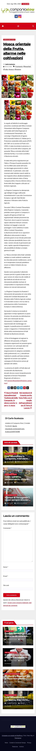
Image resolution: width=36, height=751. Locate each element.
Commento (7, 528)
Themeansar (18, 738)
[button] (33, 26)
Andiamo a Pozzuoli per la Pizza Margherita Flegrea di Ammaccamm (18, 678)
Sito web (6, 585)
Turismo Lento (9, 631)
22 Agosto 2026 (11, 660)
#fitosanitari (27, 66)
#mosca (11, 69)
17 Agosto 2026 (11, 703)
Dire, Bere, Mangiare (10, 652)
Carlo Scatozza (10, 64)
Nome (5, 567)
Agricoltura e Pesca (9, 39)
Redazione (15, 746)
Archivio (21, 746)
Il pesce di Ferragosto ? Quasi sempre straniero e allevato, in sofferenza (17, 500)
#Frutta (5, 69)
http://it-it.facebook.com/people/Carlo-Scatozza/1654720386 (15, 429)
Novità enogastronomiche (12, 673)
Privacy (29, 742)
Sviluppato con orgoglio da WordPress (12, 735)
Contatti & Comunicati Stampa (17, 742)
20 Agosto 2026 (11, 682)
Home (6, 742)
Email (5, 576)
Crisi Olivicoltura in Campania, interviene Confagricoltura (16, 458)
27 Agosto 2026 (11, 639)
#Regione (17, 69)
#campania (19, 66)
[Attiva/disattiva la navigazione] (18, 26)
